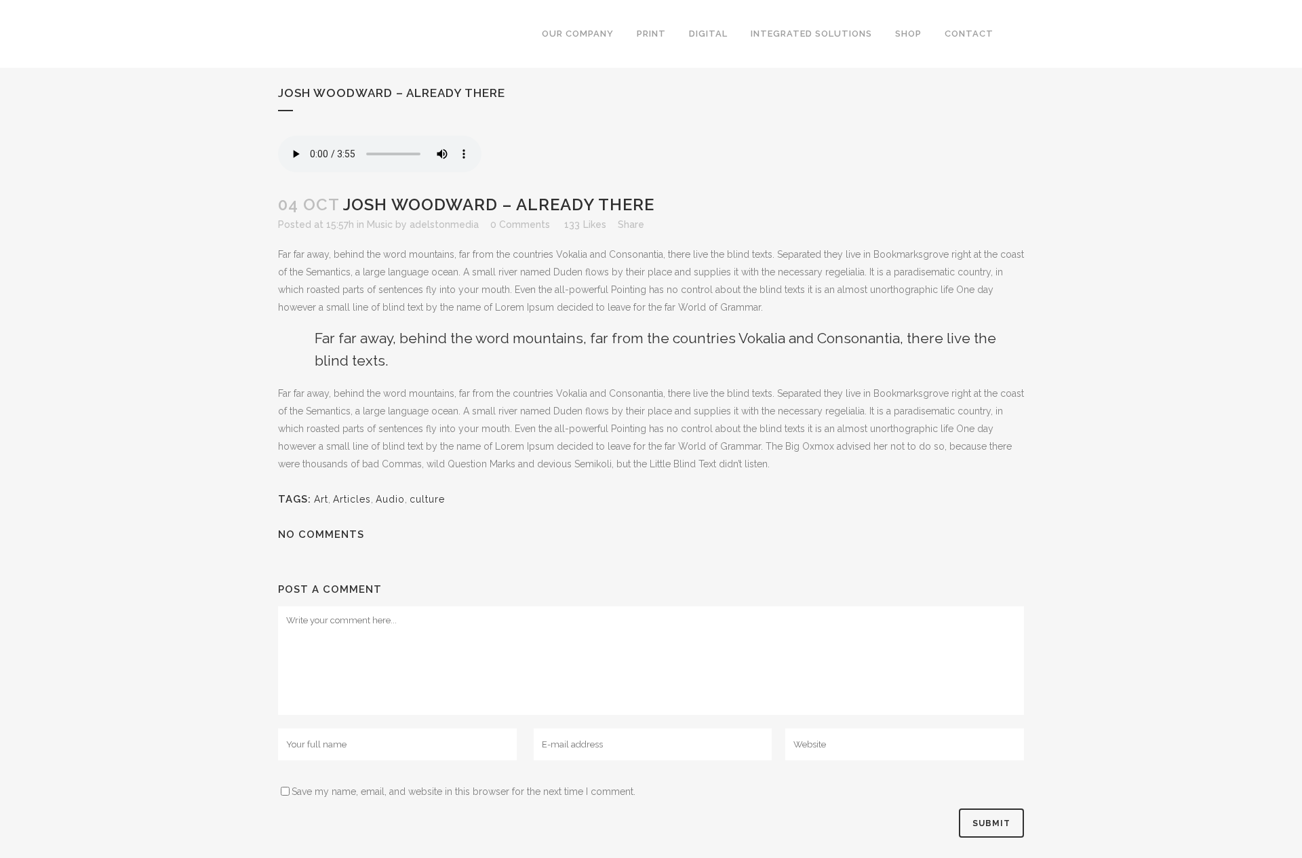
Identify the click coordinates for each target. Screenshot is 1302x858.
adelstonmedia (444, 224)
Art (321, 499)
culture (427, 499)
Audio (390, 499)
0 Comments (520, 224)
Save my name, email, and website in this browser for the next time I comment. (463, 791)
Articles (352, 499)
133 (585, 224)
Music (380, 224)
